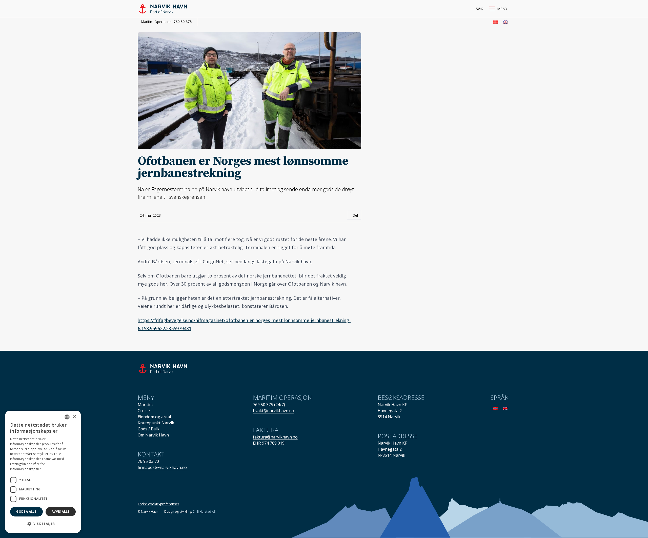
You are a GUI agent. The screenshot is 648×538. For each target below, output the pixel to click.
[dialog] (43, 472)
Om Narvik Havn (153, 435)
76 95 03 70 (148, 461)
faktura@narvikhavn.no (275, 437)
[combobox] (67, 417)
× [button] (74, 417)
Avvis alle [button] (61, 511)
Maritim (145, 404)
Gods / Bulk (148, 429)
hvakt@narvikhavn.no (273, 410)
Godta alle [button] (26, 511)
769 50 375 (182, 21)
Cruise (144, 410)
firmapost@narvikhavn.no (162, 467)
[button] (498, 9)
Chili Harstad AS (204, 511)
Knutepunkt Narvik (156, 423)
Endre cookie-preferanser (158, 504)
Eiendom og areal (154, 417)
